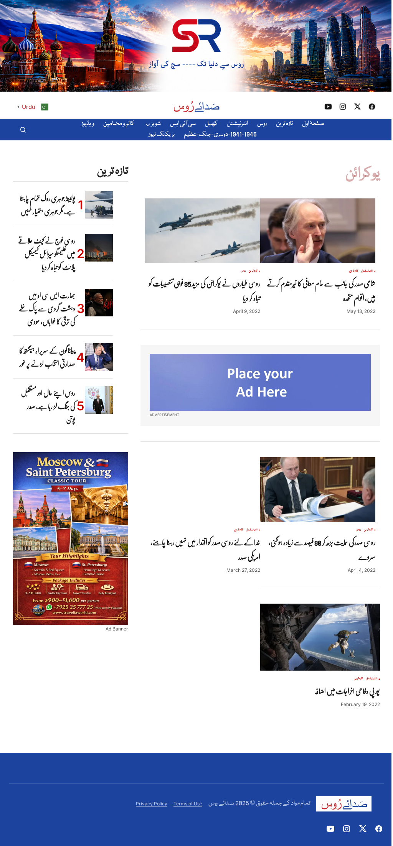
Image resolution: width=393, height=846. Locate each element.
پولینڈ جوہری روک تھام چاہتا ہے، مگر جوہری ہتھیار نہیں (47, 205)
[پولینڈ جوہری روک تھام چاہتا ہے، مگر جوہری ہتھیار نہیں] (99, 205)
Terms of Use (187, 803)
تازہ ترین (353, 271)
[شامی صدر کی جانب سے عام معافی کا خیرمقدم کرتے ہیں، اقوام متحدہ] (317, 230)
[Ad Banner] (260, 382)
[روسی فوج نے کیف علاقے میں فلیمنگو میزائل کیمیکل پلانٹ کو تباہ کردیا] (99, 248)
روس (243, 271)
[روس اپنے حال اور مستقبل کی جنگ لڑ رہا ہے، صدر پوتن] (99, 400)
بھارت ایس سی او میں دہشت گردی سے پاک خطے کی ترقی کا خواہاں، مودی (47, 308)
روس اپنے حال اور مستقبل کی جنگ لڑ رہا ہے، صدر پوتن (48, 406)
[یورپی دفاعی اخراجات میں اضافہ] (320, 637)
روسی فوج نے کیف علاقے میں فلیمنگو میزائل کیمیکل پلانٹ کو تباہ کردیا (46, 253)
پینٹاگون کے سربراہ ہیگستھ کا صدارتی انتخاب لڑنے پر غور (47, 357)
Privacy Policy (151, 803)
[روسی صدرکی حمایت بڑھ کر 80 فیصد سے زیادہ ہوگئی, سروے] (317, 489)
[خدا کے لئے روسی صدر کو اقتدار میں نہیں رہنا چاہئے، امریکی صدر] (202, 489)
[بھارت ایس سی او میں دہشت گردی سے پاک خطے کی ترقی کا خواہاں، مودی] (99, 302)
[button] (23, 129)
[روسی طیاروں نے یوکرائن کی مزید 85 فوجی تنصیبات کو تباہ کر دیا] (202, 230)
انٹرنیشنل (367, 271)
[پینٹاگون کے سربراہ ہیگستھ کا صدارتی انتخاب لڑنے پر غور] (99, 357)
